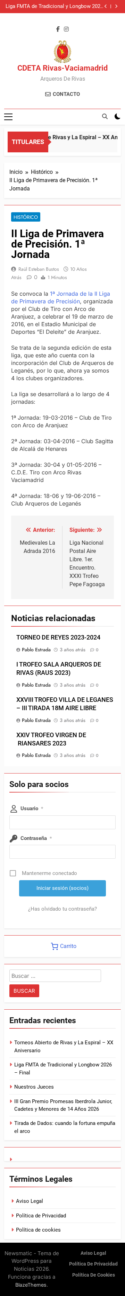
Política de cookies (38, 1230)
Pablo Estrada (36, 649)
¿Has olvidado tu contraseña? (62, 909)
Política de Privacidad (41, 1216)
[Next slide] (116, 6)
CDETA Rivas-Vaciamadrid (62, 68)
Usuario (31, 808)
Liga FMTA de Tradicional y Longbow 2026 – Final (54, 6)
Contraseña (36, 838)
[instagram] (66, 29)
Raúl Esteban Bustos (38, 269)
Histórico (26, 217)
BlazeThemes (31, 1285)
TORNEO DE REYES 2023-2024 (58, 637)
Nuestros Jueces (34, 1087)
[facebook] (58, 29)
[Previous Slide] (105, 6)
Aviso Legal (29, 1201)
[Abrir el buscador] (105, 116)
